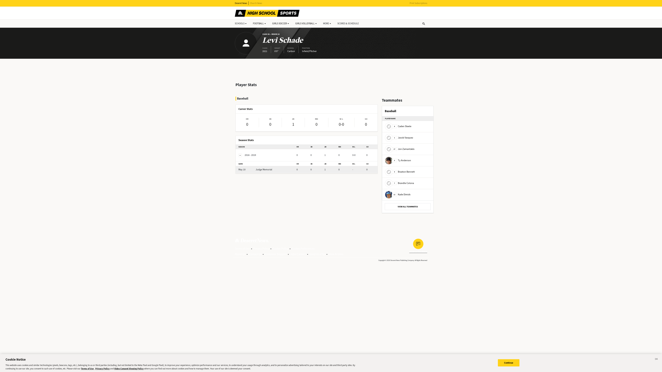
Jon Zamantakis (404, 149)
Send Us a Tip (317, 254)
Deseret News (241, 3)
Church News (256, 3)
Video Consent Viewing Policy (129, 368)
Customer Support (276, 254)
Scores (348, 23)
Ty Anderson (402, 160)
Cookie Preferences (303, 248)
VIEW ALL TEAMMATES (408, 206)
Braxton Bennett (404, 171)
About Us (240, 254)
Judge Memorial (255, 169)
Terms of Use (242, 248)
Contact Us (255, 254)
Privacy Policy (261, 248)
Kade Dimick (402, 194)
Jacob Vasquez (403, 137)
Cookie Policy (280, 248)
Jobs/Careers (298, 254)
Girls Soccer (279, 23)
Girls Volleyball (305, 23)
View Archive (336, 254)
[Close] (656, 359)
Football (258, 23)
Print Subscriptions (418, 3)
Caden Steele (402, 126)
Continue (508, 362)
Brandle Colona (404, 183)
